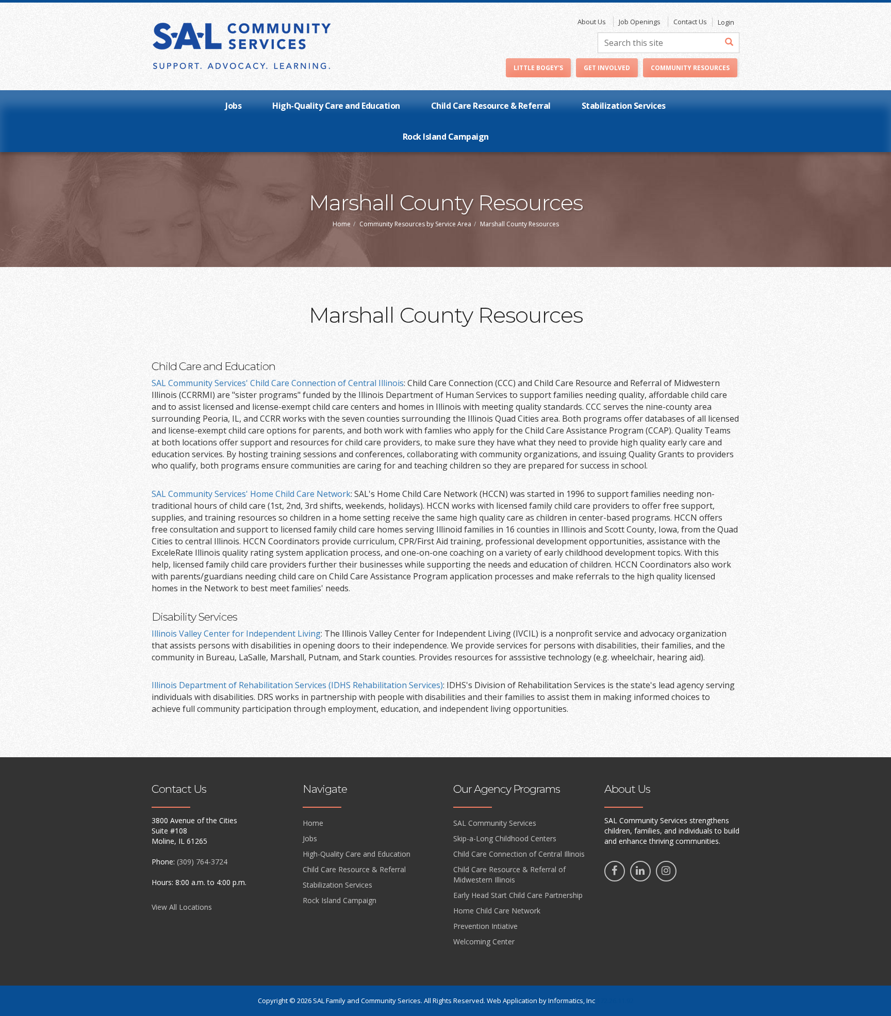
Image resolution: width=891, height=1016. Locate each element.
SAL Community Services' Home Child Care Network (251, 493)
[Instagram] (666, 871)
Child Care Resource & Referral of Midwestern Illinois (509, 874)
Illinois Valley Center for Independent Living (236, 633)
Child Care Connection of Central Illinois (519, 854)
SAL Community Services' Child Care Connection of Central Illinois (278, 383)
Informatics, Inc (571, 1000)
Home (342, 224)
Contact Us (690, 21)
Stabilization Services (624, 105)
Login (726, 22)
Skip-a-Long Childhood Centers (504, 838)
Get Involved (607, 67)
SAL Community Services (494, 823)
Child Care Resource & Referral (491, 105)
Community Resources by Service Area (415, 224)
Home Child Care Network (496, 910)
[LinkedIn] (640, 871)
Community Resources (690, 67)
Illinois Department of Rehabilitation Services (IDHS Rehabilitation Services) (297, 685)
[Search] (729, 42)
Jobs (233, 105)
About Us (592, 21)
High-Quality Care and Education (336, 105)
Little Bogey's (538, 67)
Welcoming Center (484, 941)
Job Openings (640, 21)
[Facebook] (614, 871)
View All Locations (182, 907)
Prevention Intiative (485, 926)
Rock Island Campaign (446, 136)
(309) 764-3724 (202, 862)
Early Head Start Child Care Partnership (518, 895)
